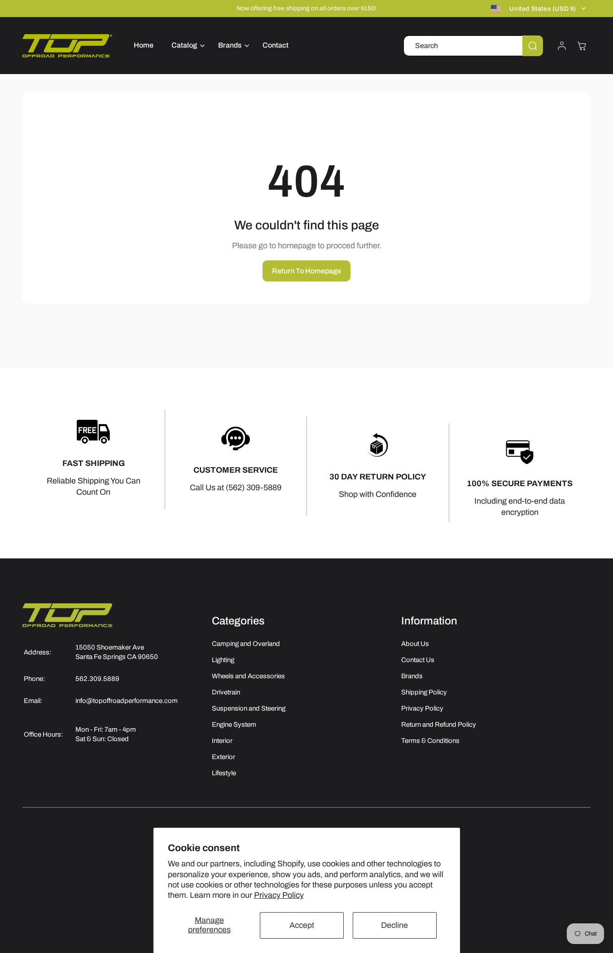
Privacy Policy (279, 895)
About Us (415, 643)
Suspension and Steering (248, 708)
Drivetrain (226, 692)
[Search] (532, 45)
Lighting (223, 659)
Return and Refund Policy (438, 724)
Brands (412, 676)
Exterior (223, 756)
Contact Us (417, 659)
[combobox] (473, 46)
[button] (185, 45)
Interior (222, 740)
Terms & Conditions (430, 740)
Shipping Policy (424, 692)
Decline (394, 925)
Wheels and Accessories (248, 676)
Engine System (234, 724)
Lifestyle (224, 773)
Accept (301, 925)
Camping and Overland (246, 643)
